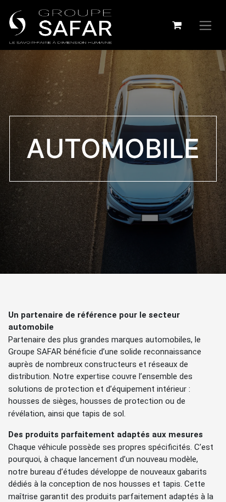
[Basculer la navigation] (205, 25)
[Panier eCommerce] (177, 25)
